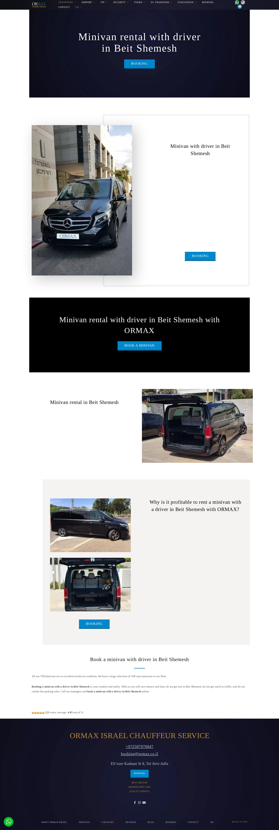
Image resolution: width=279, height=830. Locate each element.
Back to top (239, 822)
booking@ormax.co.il (139, 754)
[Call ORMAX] (242, 2)
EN (77, 7)
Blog (151, 822)
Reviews (131, 822)
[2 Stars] (35, 713)
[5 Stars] (43, 713)
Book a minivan (139, 345)
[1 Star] (33, 713)
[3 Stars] (38, 713)
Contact (64, 7)
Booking (208, 2)
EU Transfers (160, 2)
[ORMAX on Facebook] (135, 803)
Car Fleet (107, 822)
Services (84, 822)
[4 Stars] (40, 713)
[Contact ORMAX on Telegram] (239, 6)
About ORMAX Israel (54, 822)
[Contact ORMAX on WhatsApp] (236, 2)
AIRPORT (86, 2)
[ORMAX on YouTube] (144, 803)
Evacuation (186, 2)
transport (219, 229)
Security (119, 2)
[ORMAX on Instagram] (139, 803)
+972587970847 (139, 746)
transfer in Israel (98, 443)
